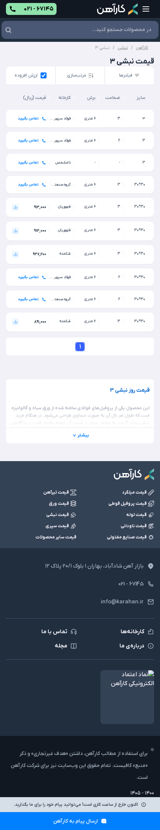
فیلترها (125, 75)
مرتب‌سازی (76, 75)
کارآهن (142, 48)
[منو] (146, 9)
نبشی (123, 48)
